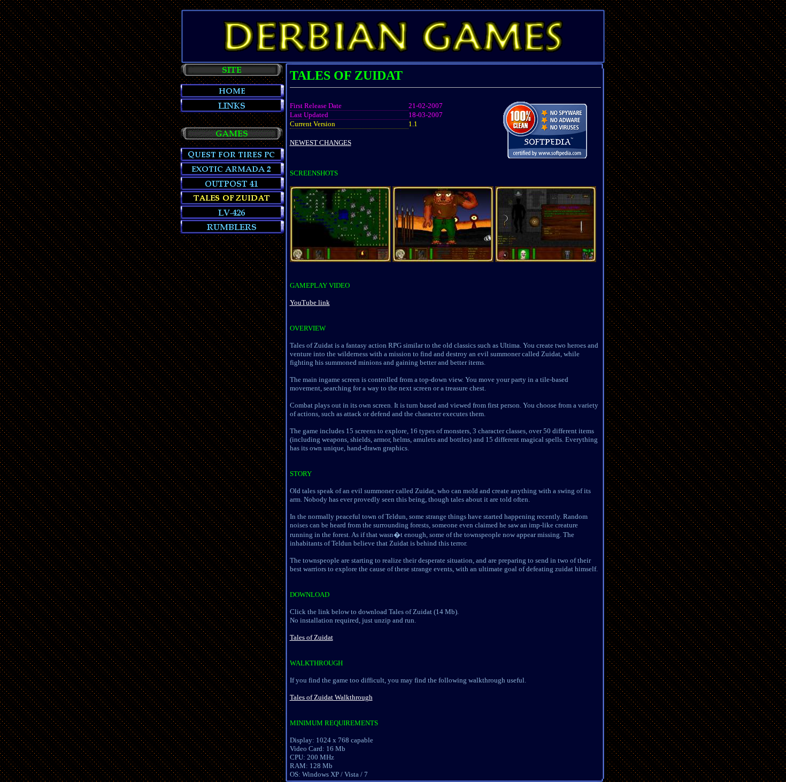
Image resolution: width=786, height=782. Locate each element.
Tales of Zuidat (311, 637)
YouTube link (310, 302)
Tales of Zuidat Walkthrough (331, 697)
